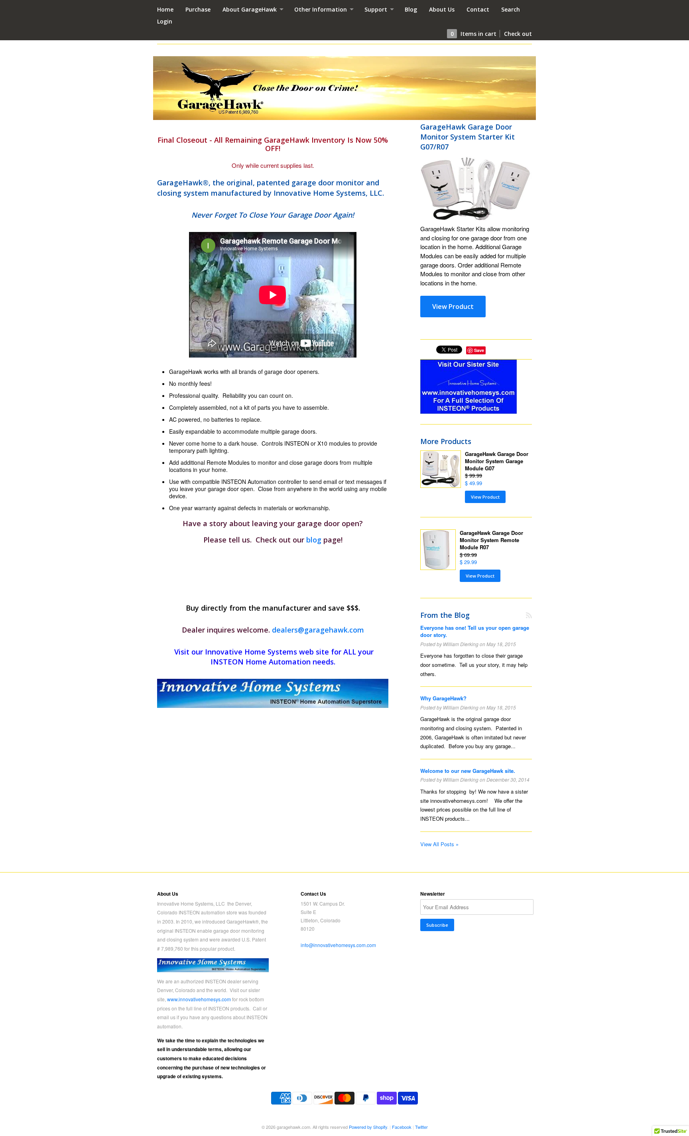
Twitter (421, 1127)
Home (165, 9)
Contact (478, 9)
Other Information (321, 9)
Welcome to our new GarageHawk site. (467, 770)
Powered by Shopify (368, 1127)
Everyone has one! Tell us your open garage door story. (474, 631)
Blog (411, 9)
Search (510, 9)
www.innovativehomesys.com (199, 999)
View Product (453, 306)
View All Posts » (439, 844)
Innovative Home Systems (251, 651)
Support (376, 9)
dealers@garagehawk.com (318, 630)
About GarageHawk (250, 9)
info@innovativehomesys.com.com (338, 944)
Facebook (401, 1127)
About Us (442, 9)
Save (479, 350)
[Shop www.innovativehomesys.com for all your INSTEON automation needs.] (272, 693)
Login (164, 21)
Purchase (198, 9)
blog (314, 539)
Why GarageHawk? (443, 698)
